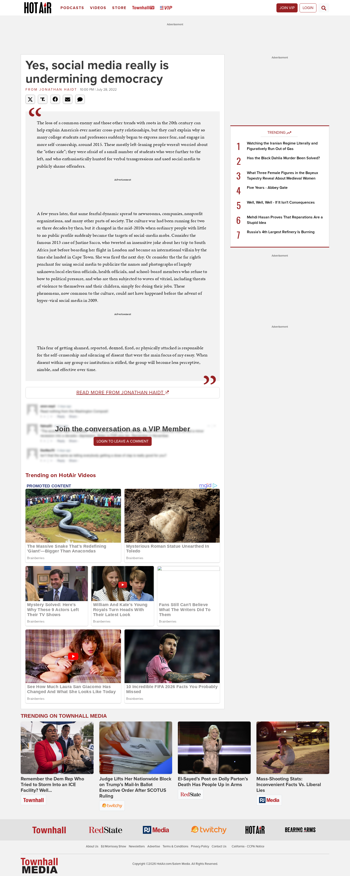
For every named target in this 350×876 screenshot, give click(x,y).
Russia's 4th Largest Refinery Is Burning (281, 232)
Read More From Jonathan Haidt (120, 393)
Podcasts (72, 7)
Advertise (153, 846)
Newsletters (137, 846)
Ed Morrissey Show (113, 846)
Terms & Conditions (175, 846)
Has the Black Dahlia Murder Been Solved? (283, 158)
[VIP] (167, 8)
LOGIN (308, 7)
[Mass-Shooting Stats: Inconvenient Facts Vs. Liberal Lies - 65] (292, 747)
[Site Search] (323, 7)
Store (119, 7)
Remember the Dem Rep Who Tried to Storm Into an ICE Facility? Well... (52, 784)
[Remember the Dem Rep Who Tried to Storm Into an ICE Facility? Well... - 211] (57, 747)
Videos (98, 7)
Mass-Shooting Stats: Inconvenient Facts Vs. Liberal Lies (288, 784)
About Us (92, 846)
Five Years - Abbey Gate (267, 187)
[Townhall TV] (144, 8)
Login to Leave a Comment (123, 441)
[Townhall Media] (39, 865)
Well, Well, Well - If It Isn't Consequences (281, 202)
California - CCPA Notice (248, 846)
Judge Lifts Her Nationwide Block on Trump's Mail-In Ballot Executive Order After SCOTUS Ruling (135, 787)
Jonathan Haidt (52, 90)
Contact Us (219, 846)
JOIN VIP (287, 7)
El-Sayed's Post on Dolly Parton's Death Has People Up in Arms (213, 782)
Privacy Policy (200, 846)
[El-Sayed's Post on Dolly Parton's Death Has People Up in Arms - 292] (214, 747)
